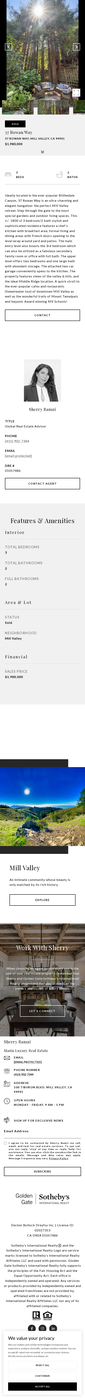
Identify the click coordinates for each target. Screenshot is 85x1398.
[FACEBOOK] (32, 1329)
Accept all (42, 1386)
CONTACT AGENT (42, 483)
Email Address (16, 1131)
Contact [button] (42, 315)
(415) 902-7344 (17, 441)
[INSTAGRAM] (42, 1329)
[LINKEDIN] (53, 1329)
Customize (42, 1375)
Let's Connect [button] (42, 1011)
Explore (42, 900)
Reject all (42, 1365)
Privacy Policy (58, 1158)
